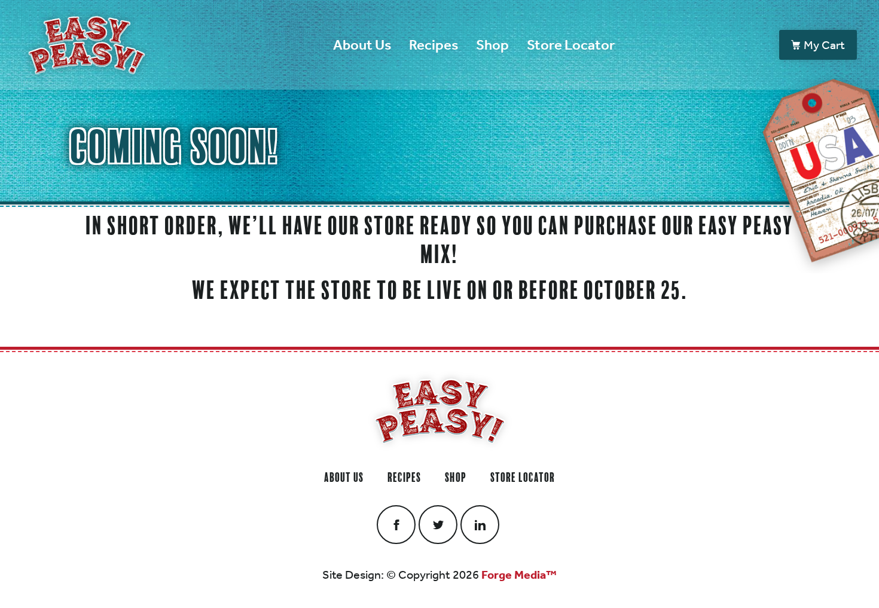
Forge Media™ (519, 574)
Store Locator (571, 44)
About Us (362, 44)
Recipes (433, 44)
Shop (492, 44)
